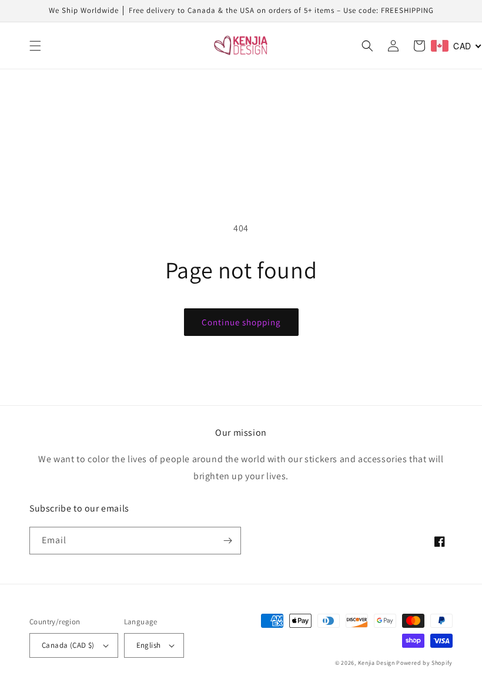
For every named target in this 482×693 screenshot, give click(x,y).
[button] (35, 46)
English (148, 645)
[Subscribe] (227, 540)
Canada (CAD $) (68, 645)
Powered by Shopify (424, 663)
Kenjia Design (376, 663)
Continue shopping (241, 322)
